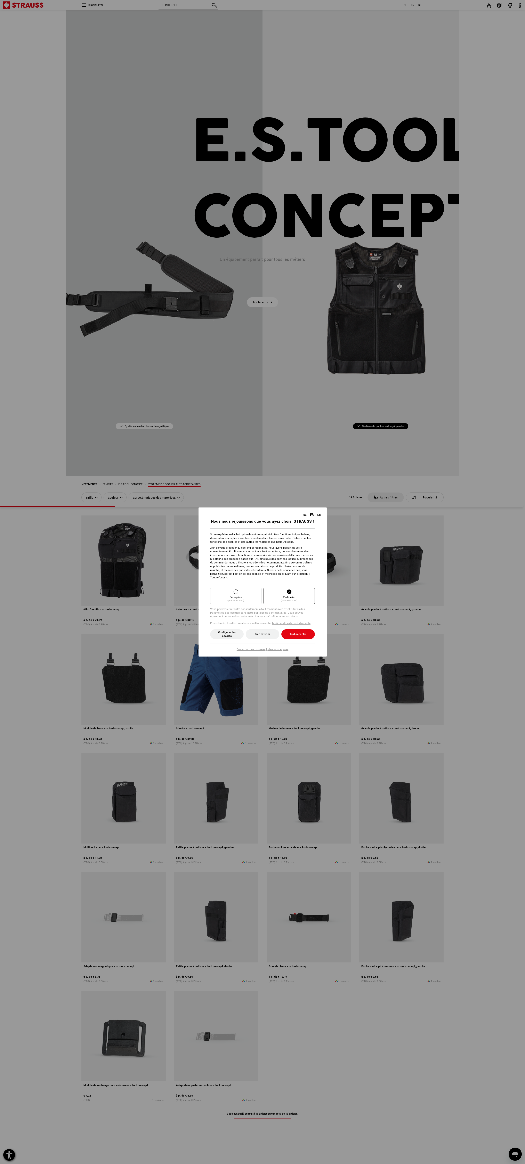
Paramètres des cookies (225, 612)
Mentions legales (277, 649)
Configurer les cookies (227, 634)
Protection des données (251, 649)
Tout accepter (298, 634)
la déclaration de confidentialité (291, 623)
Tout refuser (262, 634)
